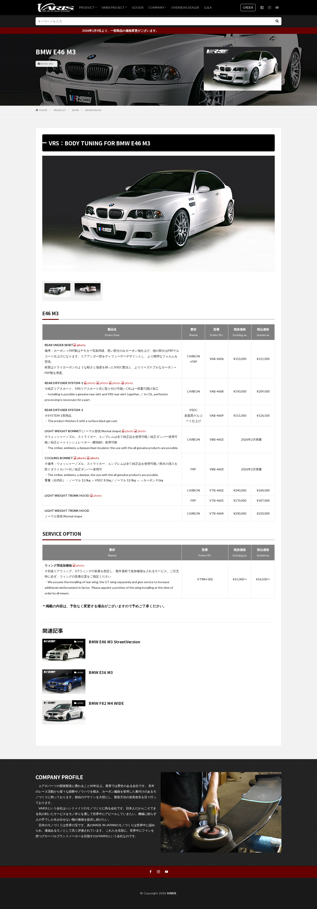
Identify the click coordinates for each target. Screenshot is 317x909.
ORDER (248, 7)
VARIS (171, 893)
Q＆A (208, 7)
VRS (51, 63)
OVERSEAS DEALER (185, 7)
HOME (43, 110)
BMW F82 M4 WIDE (106, 703)
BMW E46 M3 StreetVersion (114, 641)
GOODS (137, 7)
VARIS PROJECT (113, 7)
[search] (277, 21)
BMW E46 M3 (93, 110)
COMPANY (156, 7)
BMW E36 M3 (101, 672)
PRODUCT (86, 7)
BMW (44, 63)
